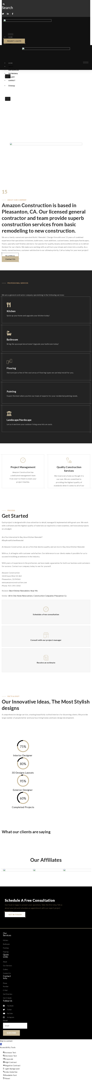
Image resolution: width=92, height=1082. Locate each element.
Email (5, 1020)
